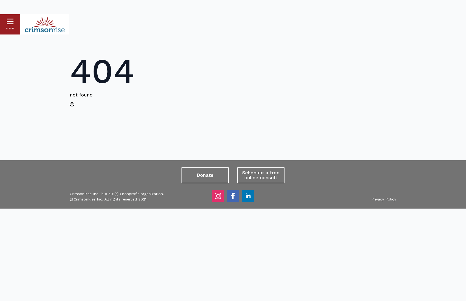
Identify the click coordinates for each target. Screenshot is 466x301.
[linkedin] (248, 196)
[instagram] (218, 196)
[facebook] (233, 196)
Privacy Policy (383, 199)
